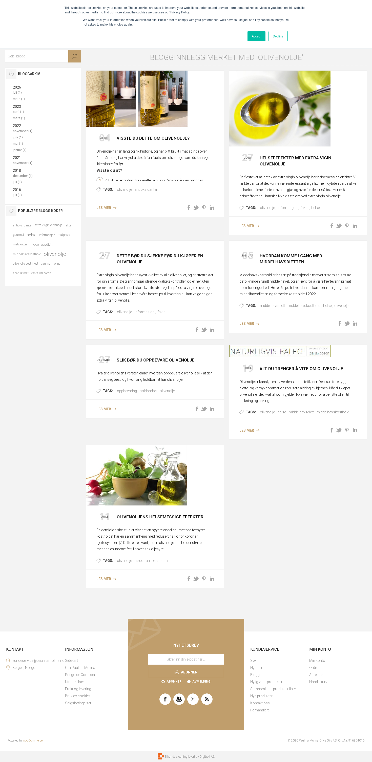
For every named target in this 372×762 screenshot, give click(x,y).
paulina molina (50, 263)
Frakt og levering (78, 689)
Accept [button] (256, 36)
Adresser (316, 675)
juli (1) (17, 92)
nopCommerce (33, 740)
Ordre (313, 668)
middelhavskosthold (304, 306)
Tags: (108, 189)
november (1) (22, 131)
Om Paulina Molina (80, 668)
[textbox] (43, 56)
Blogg (255, 675)
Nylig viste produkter (266, 682)
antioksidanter (146, 189)
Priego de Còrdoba (80, 675)
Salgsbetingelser (78, 703)
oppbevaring (127, 391)
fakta (304, 208)
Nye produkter (261, 696)
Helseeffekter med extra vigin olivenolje (295, 160)
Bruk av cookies (78, 696)
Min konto (317, 661)
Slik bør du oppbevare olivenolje (156, 360)
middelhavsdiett (272, 306)
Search (74, 56)
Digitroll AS (207, 756)
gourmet (18, 235)
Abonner (174, 681)
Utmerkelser (74, 682)
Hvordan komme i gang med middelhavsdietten (291, 258)
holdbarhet (148, 391)
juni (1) (18, 137)
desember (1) (23, 176)
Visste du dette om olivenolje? (153, 138)
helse (315, 208)
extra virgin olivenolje (48, 225)
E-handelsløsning (176, 756)
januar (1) (20, 150)
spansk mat (21, 273)
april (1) (18, 112)
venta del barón (41, 273)
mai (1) (18, 143)
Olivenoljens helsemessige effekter (160, 516)
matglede (64, 235)
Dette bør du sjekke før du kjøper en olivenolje (160, 258)
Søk (253, 661)
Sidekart (71, 661)
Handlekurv (318, 682)
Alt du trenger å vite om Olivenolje (301, 368)
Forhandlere (260, 710)
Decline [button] (278, 36)
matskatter (20, 244)
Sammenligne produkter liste (273, 689)
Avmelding (201, 681)
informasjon (288, 208)
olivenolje (124, 189)
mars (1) (19, 99)
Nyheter (256, 668)
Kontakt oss (260, 703)
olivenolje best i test (25, 263)
